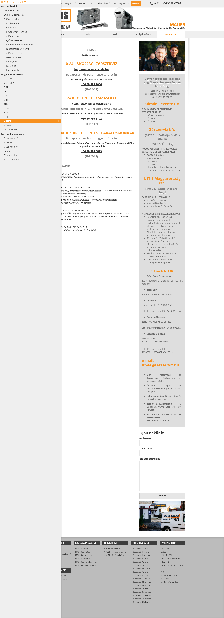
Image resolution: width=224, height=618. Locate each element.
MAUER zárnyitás (82, 552)
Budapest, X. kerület (141, 575)
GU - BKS (165, 578)
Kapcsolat (171, 34)
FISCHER (165, 562)
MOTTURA (165, 548)
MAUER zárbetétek (112, 548)
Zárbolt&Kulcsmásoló (170, 582)
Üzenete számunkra (149, 459)
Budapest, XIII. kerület (142, 585)
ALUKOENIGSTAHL (169, 575)
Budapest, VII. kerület (142, 565)
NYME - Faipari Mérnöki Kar (173, 565)
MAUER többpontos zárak (115, 552)
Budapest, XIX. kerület (142, 595)
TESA (163, 568)
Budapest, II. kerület (141, 552)
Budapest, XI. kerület (141, 578)
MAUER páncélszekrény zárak (116, 555)
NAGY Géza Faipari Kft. (171, 558)
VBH (163, 572)
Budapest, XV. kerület (142, 592)
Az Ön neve (145, 438)
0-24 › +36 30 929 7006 (167, 3)
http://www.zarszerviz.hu (91, 69)
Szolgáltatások (143, 34)
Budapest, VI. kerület (141, 562)
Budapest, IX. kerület (141, 572)
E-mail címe (145, 448)
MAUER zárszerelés (83, 555)
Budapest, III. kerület (141, 555)
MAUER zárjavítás (82, 558)
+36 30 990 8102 (91, 118)
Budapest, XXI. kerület (142, 602)
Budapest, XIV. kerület (142, 588)
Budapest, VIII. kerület (142, 568)
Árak (115, 34)
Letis (87, 34)
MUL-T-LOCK (166, 555)
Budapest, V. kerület (141, 558)
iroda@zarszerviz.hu (91, 55)
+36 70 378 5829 (91, 151)
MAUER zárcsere (82, 548)
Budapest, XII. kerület (142, 582)
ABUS (163, 552)
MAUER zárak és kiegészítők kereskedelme (93, 565)
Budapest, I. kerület (141, 548)
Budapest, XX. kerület (142, 598)
